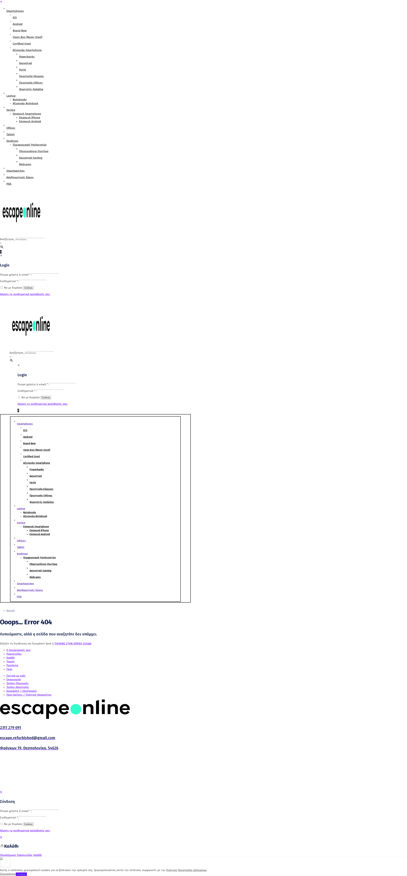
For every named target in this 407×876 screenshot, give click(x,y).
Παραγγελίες (14, 654)
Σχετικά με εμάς (16, 675)
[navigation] (203, 846)
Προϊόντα (12, 665)
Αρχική (10, 610)
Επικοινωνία (13, 679)
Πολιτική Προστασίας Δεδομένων (186, 870)
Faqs (9, 669)
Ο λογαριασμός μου (18, 650)
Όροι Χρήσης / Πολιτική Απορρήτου (28, 694)
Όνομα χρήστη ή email (15, 811)
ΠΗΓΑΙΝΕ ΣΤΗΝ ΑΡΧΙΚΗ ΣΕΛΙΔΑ (73, 643)
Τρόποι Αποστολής (17, 687)
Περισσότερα (8, 874)
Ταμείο (10, 661)
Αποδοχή (21, 874)
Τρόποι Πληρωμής (17, 683)
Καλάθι (10, 657)
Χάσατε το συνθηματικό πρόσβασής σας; (25, 830)
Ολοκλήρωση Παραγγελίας (16, 855)
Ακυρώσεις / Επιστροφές (21, 691)
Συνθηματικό (9, 817)
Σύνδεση (28, 824)
